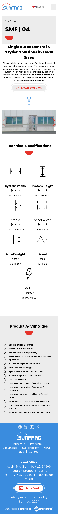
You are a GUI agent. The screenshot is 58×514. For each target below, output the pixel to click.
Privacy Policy (19, 497)
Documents (9, 448)
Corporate (18, 444)
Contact (34, 451)
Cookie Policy (39, 497)
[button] (53, 122)
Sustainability (30, 448)
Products (36, 444)
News (47, 448)
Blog (21, 451)
